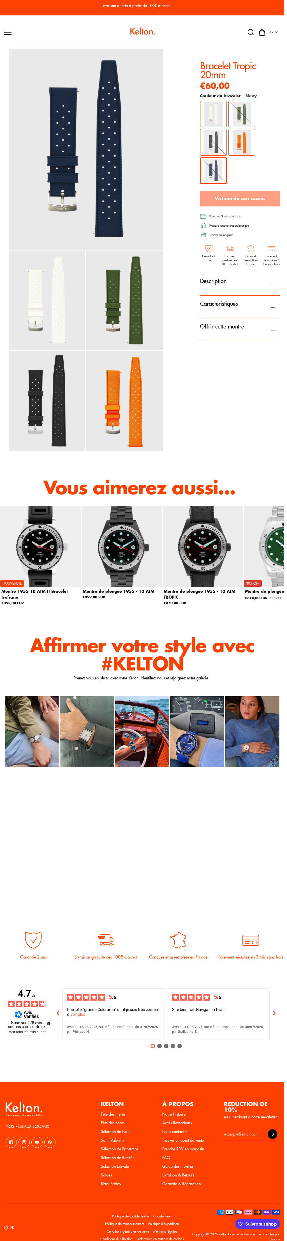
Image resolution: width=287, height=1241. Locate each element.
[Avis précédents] (58, 1014)
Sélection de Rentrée (118, 1158)
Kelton (223, 1234)
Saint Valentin (112, 1140)
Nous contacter (174, 1132)
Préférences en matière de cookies (160, 1239)
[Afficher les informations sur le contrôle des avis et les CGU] (49, 1023)
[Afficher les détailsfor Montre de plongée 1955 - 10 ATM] (121, 546)
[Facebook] (11, 1142)
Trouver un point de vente (183, 1140)
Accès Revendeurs (177, 1123)
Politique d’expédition (163, 1224)
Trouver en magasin (221, 235)
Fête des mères (113, 1114)
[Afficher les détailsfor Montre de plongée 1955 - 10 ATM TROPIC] (203, 546)
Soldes (106, 1175)
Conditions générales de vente (128, 1231)
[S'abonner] (272, 1134)
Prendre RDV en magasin (183, 1149)
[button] (262, 32)
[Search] (250, 32)
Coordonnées (162, 1216)
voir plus (78, 1014)
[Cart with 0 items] (262, 32)
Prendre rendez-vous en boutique (229, 225)
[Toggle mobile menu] (64, 32)
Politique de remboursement (124, 1224)
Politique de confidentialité (130, 1216)
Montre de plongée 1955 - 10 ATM (118, 591)
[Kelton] (142, 32)
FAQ (166, 1158)
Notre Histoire (174, 1114)
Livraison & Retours (178, 1175)
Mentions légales (165, 1231)
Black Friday (111, 1184)
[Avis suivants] (274, 1014)
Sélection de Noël (115, 1132)
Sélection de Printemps (119, 1149)
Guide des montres (177, 1166)
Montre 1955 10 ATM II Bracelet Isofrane (34, 594)
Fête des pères (112, 1123)
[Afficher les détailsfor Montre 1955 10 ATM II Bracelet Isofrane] (40, 546)
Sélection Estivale (115, 1166)
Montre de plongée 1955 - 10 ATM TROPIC (199, 594)
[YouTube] (37, 1142)
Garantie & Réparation (181, 1184)
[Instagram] (24, 1142)
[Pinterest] (49, 1142)
